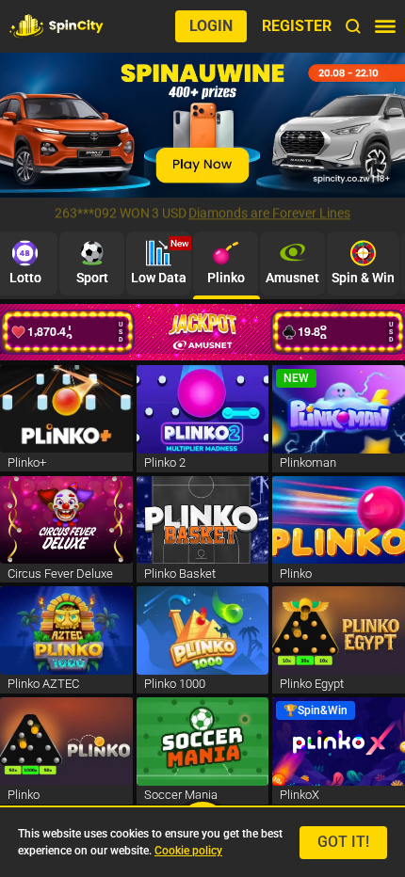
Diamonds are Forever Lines (269, 213)
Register (297, 26)
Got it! (343, 842)
